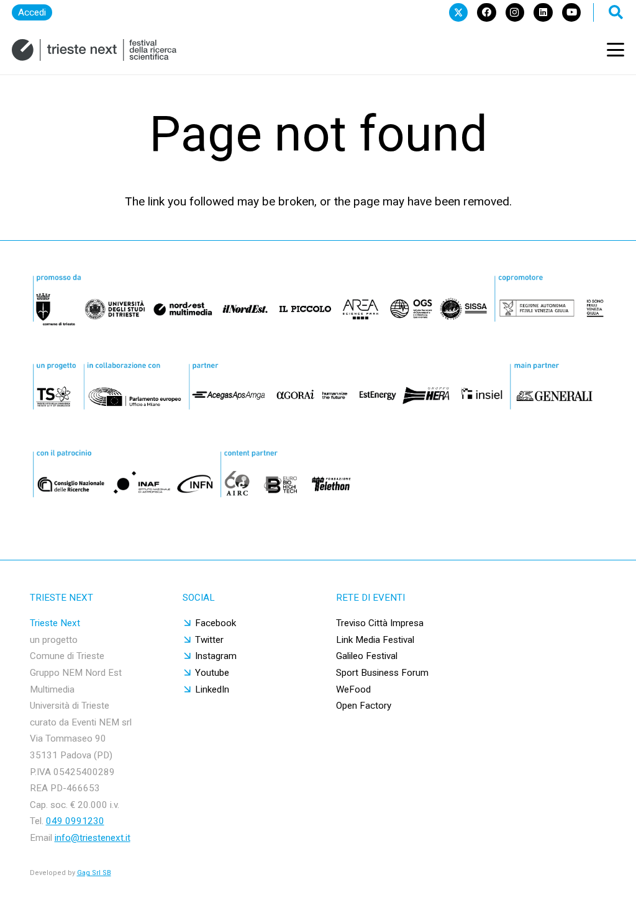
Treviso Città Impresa (380, 623)
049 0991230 (75, 821)
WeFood (353, 689)
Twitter (209, 639)
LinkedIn (212, 689)
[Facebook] (486, 12)
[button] (615, 49)
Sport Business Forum (382, 672)
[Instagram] (515, 12)
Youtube (212, 672)
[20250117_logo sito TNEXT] (94, 50)
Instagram (216, 656)
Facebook (215, 623)
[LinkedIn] (543, 12)
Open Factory (363, 705)
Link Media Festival (375, 639)
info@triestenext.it (92, 837)
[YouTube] (571, 12)
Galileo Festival (367, 656)
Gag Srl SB (94, 873)
